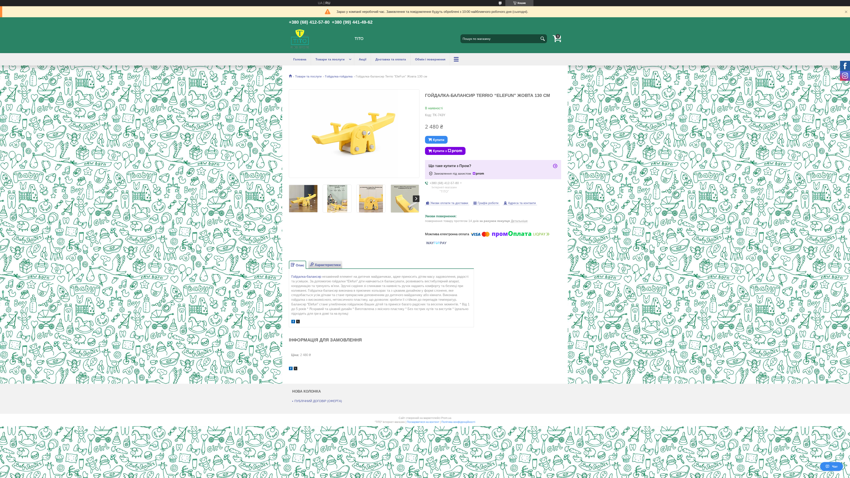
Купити (438, 140)
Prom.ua (446, 418)
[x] (298, 322)
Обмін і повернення (430, 59)
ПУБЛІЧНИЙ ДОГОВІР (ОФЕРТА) (318, 401)
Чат (835, 466)
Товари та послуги (330, 59)
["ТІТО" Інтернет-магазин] (300, 39)
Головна (299, 59)
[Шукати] (542, 38)
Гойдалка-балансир (306, 276)
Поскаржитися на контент (423, 422)
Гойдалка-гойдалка (339, 76)
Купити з (440, 151)
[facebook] (293, 322)
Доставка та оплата (390, 59)
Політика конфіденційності (458, 422)
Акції (362, 59)
